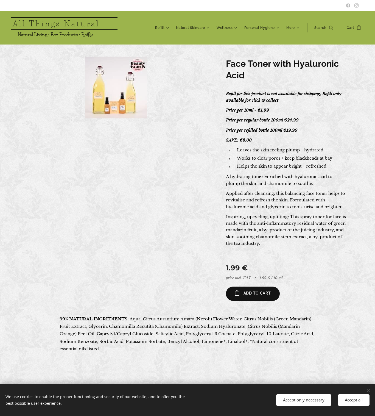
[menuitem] (163, 28)
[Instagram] (356, 5)
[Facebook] (348, 5)
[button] (323, 28)
